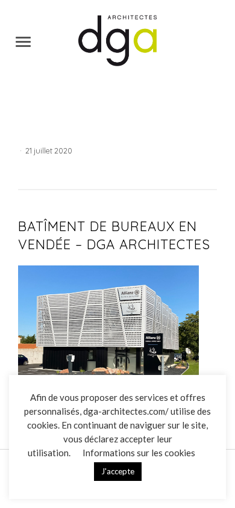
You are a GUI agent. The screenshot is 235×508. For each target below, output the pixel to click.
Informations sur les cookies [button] (139, 452)
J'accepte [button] (117, 471)
